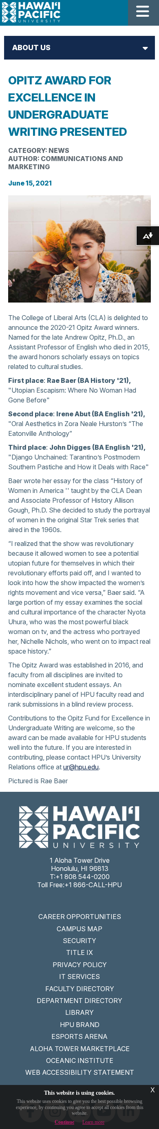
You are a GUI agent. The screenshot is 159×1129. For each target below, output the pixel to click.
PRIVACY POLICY (80, 965)
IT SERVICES (79, 976)
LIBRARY (79, 1012)
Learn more (93, 1122)
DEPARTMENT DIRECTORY (79, 1000)
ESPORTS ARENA (79, 1036)
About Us (31, 47)
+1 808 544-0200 (82, 877)
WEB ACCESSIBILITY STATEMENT (79, 1072)
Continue (64, 1122)
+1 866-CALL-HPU (93, 885)
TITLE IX (79, 952)
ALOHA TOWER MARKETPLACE (80, 1049)
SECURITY (79, 941)
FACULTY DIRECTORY (79, 989)
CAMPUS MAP (79, 929)
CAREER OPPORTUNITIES (79, 916)
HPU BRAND (79, 1025)
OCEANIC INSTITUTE (79, 1060)
